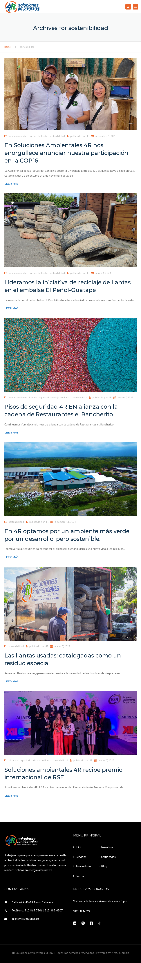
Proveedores (83, 866)
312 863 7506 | (34, 910)
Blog (104, 866)
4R (87, 136)
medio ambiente (18, 136)
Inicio (79, 847)
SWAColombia (121, 953)
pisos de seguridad (38, 397)
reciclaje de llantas (38, 136)
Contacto (81, 876)
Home (7, 46)
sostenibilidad (57, 136)
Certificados (108, 857)
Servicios (81, 857)
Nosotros (107, 847)
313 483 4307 (54, 910)
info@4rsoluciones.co (25, 918)
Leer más (11, 183)
